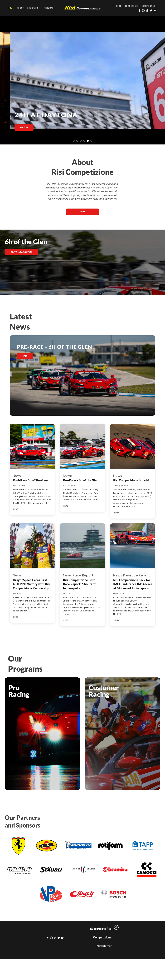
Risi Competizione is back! (131, 480)
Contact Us (148, 6)
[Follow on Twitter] (151, 10)
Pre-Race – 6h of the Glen (80, 480)
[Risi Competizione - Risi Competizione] (82, 8)
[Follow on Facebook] (139, 10)
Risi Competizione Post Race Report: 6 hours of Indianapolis (79, 584)
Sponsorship (132, 6)
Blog (119, 6)
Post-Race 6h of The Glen (30, 480)
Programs (32, 8)
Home (11, 8)
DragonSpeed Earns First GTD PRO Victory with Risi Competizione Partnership (31, 584)
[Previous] (7, 80)
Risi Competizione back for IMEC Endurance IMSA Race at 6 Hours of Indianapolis (132, 584)
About (20, 8)
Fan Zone (48, 8)
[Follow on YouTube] (155, 10)
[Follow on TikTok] (147, 10)
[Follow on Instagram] (143, 10)
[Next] (157, 80)
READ (15, 509)
